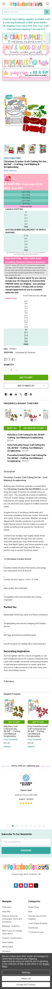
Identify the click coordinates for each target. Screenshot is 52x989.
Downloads (33, 928)
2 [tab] (13, 826)
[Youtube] (31, 885)
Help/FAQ (6, 911)
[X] (21, 394)
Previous (5, 725)
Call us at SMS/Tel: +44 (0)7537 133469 (26, 879)
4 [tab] (22, 826)
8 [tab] (39, 826)
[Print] (16, 394)
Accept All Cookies (26, 984)
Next (47, 725)
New (30, 911)
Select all (12, 428)
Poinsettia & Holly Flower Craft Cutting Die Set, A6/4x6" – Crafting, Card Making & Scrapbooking (26, 458)
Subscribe (6, 907)
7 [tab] (35, 826)
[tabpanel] (26, 796)
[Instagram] (16, 885)
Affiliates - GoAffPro (11, 926)
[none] (26, 113)
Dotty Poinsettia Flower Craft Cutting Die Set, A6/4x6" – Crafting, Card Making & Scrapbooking (26, 448)
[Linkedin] (26, 394)
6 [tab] (30, 826)
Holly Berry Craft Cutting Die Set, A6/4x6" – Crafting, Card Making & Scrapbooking (12, 731)
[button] (26, 38)
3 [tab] (17, 826)
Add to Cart (14, 722)
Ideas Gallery (7, 942)
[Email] (11, 394)
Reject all (26, 978)
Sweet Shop (33, 907)
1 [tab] (8, 826)
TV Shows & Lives (36, 932)
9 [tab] (44, 826)
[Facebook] (6, 394)
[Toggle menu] (4, 4)
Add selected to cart (33, 428)
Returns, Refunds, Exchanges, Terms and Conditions (12, 919)
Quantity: (9, 365)
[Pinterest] (31, 394)
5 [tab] (26, 826)
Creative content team (12, 938)
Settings (26, 972)
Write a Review (10, 171)
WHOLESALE (7, 947)
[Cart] (48, 4)
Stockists (6, 951)
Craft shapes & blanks (37, 923)
